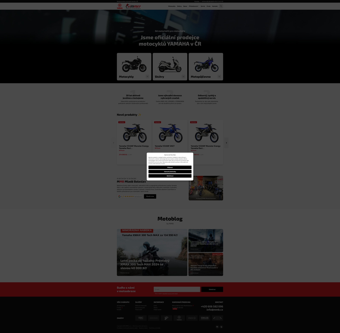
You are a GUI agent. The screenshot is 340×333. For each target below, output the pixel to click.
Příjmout (170, 167)
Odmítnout (170, 176)
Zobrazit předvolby (170, 171)
